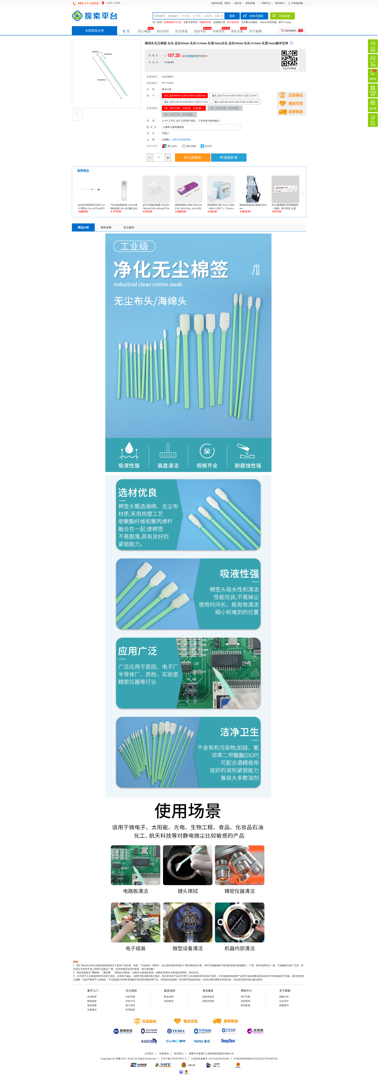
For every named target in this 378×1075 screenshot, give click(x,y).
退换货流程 (208, 1000)
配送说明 (168, 996)
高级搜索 (284, 16)
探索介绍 (284, 996)
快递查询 (164, 1053)
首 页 (126, 31)
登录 (192, 55)
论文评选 (181, 31)
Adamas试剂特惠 (268, 22)
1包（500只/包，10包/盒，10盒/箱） (184, 108)
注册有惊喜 (217, 3)
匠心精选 (144, 31)
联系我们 (178, 1053)
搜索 (232, 16)
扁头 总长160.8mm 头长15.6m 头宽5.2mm (236, 101)
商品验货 (168, 1000)
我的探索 (250, 3)
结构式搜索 (256, 16)
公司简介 (149, 1053)
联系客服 (245, 1005)
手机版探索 (297, 3)
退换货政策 (208, 996)
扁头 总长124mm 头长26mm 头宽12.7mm (186, 101)
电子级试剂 (233, 22)
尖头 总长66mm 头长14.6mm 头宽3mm (185, 95)
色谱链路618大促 (173, 22)
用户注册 (245, 996)
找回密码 (245, 1000)
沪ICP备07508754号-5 (173, 1058)
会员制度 (92, 996)
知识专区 (163, 31)
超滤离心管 (219, 22)
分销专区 (218, 31)
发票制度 (130, 1009)
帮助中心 (266, 3)
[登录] (227, 3)
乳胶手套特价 (190, 22)
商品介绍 (83, 227)
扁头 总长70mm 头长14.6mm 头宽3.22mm (234, 95)
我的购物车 (290, 30)
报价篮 (238, 3)
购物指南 (92, 1000)
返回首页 (279, 3)
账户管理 (130, 1005)
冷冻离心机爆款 (249, 22)
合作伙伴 (284, 1000)
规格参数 (106, 227)
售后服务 (128, 227)
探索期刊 (284, 1005)
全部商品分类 (94, 30)
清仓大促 (237, 31)
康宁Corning (285, 22)
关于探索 (255, 31)
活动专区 (200, 31)
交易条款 (92, 1009)
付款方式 (130, 1000)
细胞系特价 (205, 22)
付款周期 (130, 996)
